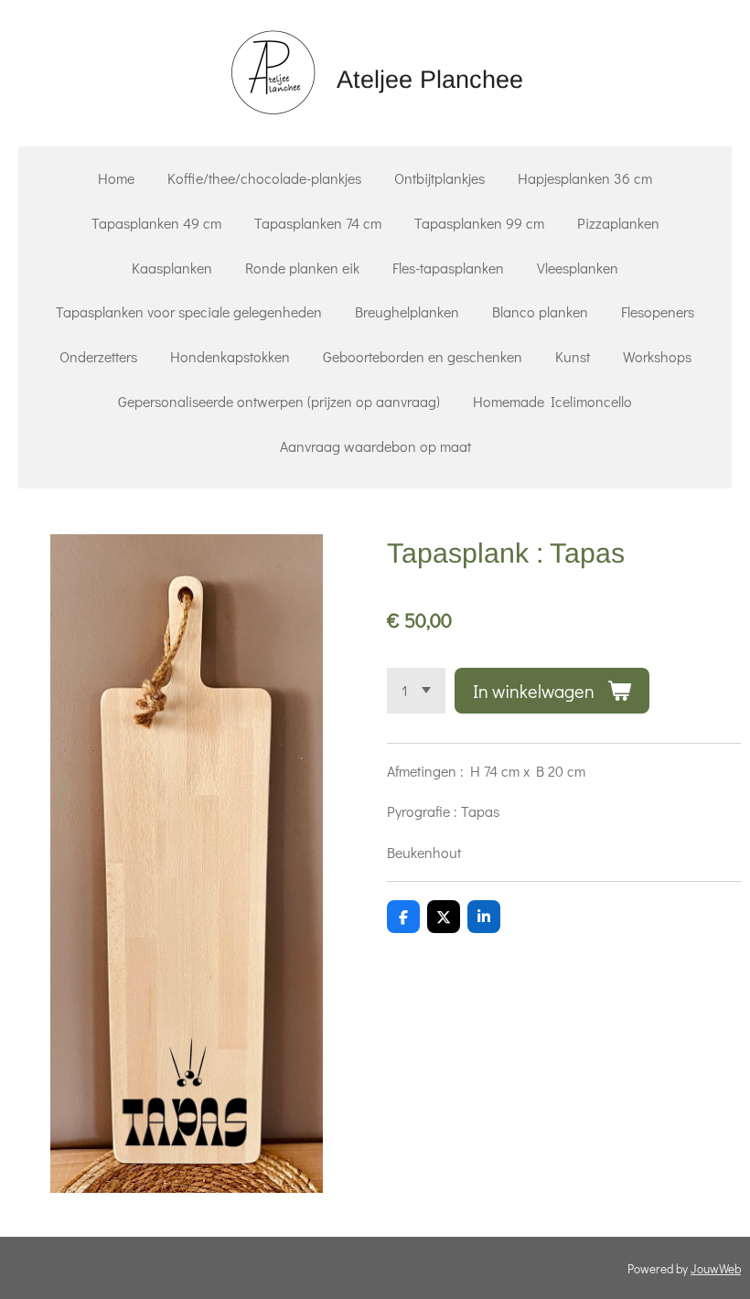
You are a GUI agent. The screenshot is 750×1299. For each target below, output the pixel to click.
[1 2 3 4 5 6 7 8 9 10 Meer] (416, 691)
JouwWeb (716, 1269)
